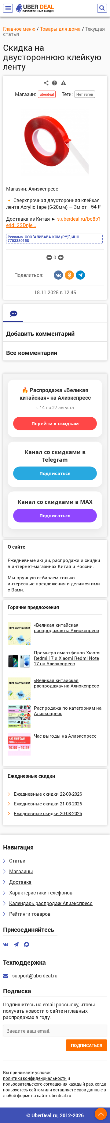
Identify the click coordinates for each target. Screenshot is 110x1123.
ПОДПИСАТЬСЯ (86, 1045)
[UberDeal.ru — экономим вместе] (35, 8)
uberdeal (47, 94)
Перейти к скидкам (55, 423)
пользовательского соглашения (35, 1084)
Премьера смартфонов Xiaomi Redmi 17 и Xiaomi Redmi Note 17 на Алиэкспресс (67, 658)
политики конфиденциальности (35, 1078)
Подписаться (55, 473)
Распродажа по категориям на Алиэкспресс (67, 710)
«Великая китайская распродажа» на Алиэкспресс (66, 627)
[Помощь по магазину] (54, 83)
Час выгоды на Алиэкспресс (65, 736)
